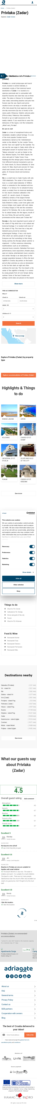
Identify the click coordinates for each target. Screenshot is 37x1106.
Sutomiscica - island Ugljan (10, 719)
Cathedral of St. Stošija (14, 612)
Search (18, 323)
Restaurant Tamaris (13, 644)
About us (5, 986)
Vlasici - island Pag (7, 707)
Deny (18, 591)
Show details (26, 572)
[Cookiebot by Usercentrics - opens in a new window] (26, 513)
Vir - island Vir (6, 688)
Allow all (18, 578)
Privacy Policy (7, 1000)
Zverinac (4, 722)
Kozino (3, 710)
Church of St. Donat (13, 609)
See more (18, 493)
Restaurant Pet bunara (14, 647)
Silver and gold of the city (15, 615)
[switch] (32, 552)
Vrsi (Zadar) (5, 698)
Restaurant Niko (12, 650)
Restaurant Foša (12, 641)
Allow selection (18, 585)
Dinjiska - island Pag (8, 713)
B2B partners (7, 1009)
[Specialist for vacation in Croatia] (18, 969)
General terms (7, 995)
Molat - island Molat (8, 725)
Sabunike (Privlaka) (7, 685)
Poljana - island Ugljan (8, 728)
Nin (2, 691)
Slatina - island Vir (7, 694)
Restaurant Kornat (13, 638)
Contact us (6, 1004)
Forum (9, 618)
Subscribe (30, 1035)
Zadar (3, 716)
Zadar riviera (11, 17)
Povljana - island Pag (8, 701)
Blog (3, 1018)
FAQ (3, 991)
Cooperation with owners (12, 1013)
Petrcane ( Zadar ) (7, 704)
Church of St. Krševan (14, 621)
